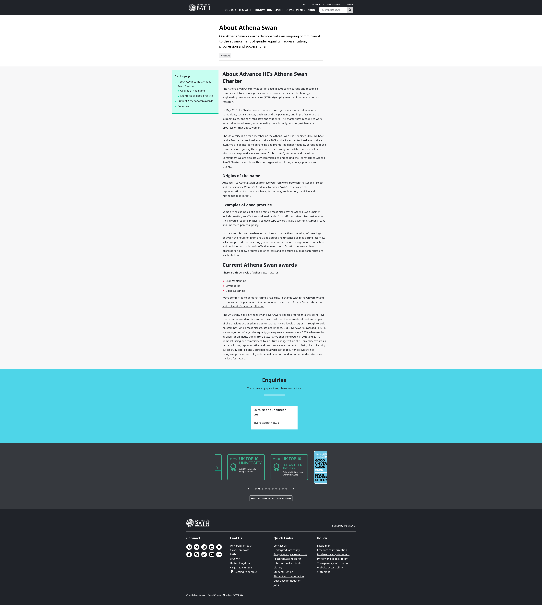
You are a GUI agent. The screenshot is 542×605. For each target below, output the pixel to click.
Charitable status (195, 595)
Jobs (276, 585)
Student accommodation (289, 576)
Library (278, 567)
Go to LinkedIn (211, 547)
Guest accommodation (287, 580)
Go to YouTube (211, 554)
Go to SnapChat (219, 547)
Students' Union (283, 572)
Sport (279, 10)
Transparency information (333, 563)
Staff (303, 4)
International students (287, 563)
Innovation (263, 10)
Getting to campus (245, 572)
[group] (234, 467)
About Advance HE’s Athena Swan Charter (194, 84)
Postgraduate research (287, 558)
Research (245, 10)
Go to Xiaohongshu (219, 554)
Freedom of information (332, 550)
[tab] (256, 489)
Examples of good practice (196, 95)
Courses (230, 10)
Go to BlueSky (196, 547)
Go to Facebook (189, 547)
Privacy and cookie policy (332, 558)
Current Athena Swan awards (195, 101)
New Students (333, 4)
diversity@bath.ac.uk (266, 422)
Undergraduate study (287, 550)
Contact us (280, 545)
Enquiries (183, 106)
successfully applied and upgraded (243, 349)
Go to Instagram (204, 547)
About (312, 10)
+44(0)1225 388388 (241, 567)
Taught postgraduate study (290, 554)
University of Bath (200, 8)
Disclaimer (323, 545)
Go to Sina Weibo (204, 554)
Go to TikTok (189, 554)
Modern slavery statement (333, 554)
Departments (295, 10)
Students (316, 4)
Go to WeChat (196, 554)
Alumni (350, 4)
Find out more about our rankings (271, 498)
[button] (249, 489)
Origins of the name (192, 90)
